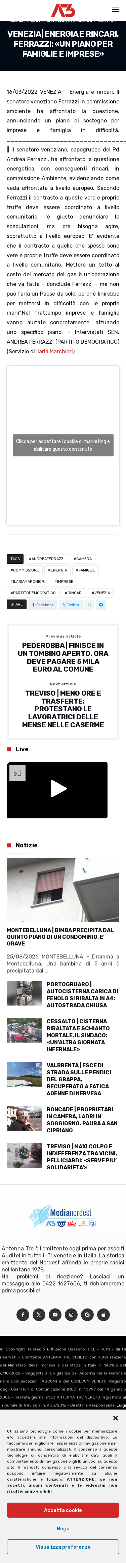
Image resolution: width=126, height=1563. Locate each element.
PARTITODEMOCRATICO (34, 593)
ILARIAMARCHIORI (29, 581)
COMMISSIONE (26, 570)
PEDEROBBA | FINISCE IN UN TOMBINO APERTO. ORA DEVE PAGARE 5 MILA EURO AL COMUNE (63, 653)
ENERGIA (59, 570)
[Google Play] (87, 1314)
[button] (115, 1418)
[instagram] (71, 1314)
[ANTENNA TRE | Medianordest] (63, 4)
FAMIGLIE (87, 570)
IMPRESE (65, 581)
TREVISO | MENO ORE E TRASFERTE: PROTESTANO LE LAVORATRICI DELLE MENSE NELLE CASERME (63, 705)
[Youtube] (55, 1314)
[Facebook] (22, 1314)
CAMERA (84, 559)
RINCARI (75, 593)
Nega (63, 1529)
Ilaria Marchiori (54, 351)
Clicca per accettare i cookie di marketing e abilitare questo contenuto (63, 445)
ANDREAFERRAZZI (48, 559)
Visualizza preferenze (63, 1547)
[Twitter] (39, 1314)
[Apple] (103, 1314)
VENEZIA (102, 593)
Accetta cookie (63, 1510)
